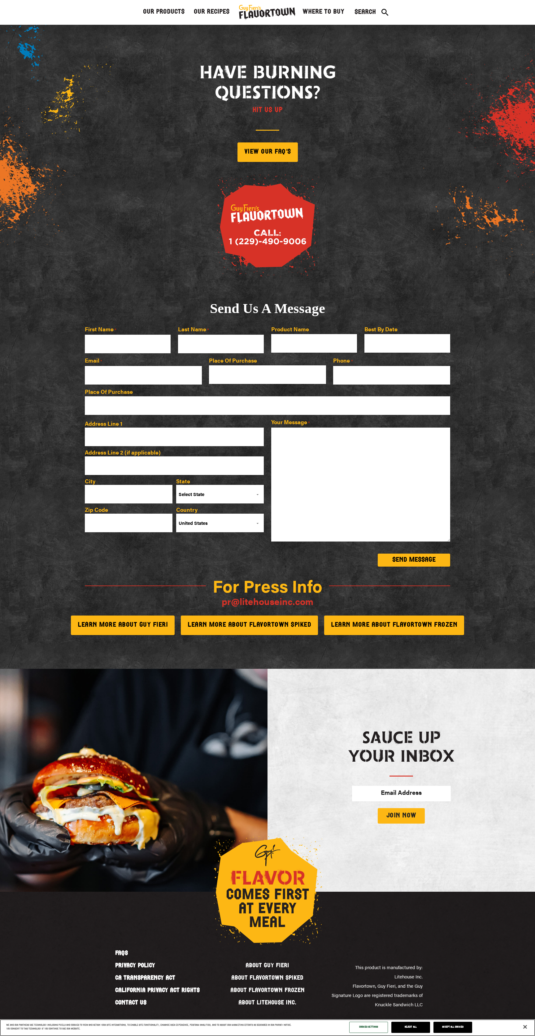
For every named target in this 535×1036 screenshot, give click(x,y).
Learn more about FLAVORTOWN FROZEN (394, 625)
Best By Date (381, 329)
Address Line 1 (103, 423)
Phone (343, 360)
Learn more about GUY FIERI (123, 625)
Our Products (164, 12)
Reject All (411, 1027)
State (183, 480)
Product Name (290, 329)
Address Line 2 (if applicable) (123, 452)
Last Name (193, 329)
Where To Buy (323, 12)
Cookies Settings (368, 1027)
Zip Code (96, 509)
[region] (267, 1027)
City (90, 480)
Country (187, 509)
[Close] (525, 1027)
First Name (100, 329)
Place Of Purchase (233, 360)
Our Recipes (211, 12)
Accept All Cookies (452, 1027)
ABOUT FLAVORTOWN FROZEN (267, 990)
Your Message (290, 422)
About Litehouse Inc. (267, 1003)
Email (93, 360)
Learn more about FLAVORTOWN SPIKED (249, 625)
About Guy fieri (267, 965)
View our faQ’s (267, 152)
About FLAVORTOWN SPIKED (267, 978)
